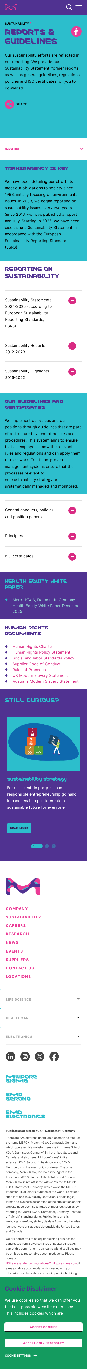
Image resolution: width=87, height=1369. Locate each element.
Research (17, 934)
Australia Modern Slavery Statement (46, 681)
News (12, 942)
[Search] (69, 7)
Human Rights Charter (33, 646)
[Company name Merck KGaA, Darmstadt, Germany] (11, 7)
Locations (18, 976)
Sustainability (17, 23)
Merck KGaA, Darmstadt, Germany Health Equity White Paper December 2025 (47, 605)
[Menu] (79, 7)
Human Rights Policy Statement (41, 652)
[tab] (43, 998)
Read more (19, 828)
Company (17, 908)
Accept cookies (43, 1327)
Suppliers (17, 959)
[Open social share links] (9, 104)
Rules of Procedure (30, 669)
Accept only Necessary (43, 1343)
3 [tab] (53, 851)
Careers (16, 925)
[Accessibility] (76, 31)
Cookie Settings (18, 1355)
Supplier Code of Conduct (37, 663)
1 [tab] (33, 851)
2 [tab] (46, 851)
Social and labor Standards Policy (43, 658)
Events (14, 951)
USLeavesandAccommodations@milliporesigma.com (41, 1263)
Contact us (20, 968)
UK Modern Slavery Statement (40, 675)
